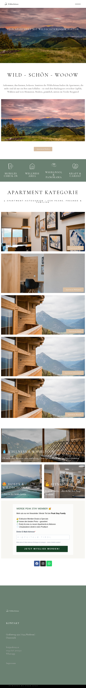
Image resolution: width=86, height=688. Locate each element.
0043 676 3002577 (14, 650)
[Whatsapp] (49, 563)
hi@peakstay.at (12, 647)
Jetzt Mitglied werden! (42, 549)
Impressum (11, 663)
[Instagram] (43, 563)
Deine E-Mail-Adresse (25, 532)
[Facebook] (37, 563)
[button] (4, 120)
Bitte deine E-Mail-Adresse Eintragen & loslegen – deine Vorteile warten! (38, 542)
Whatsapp (10, 653)
